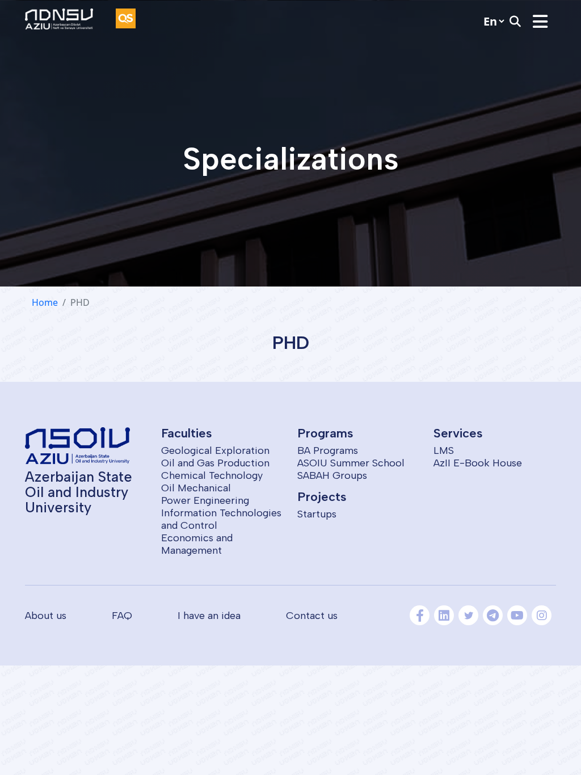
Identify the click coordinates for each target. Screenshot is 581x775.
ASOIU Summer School (351, 463)
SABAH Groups (332, 475)
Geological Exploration (215, 450)
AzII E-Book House (477, 463)
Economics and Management (197, 544)
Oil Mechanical (196, 488)
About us (45, 615)
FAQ (122, 615)
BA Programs (327, 450)
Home (45, 302)
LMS (443, 450)
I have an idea (209, 615)
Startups (316, 514)
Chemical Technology (212, 475)
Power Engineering (205, 500)
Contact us (312, 615)
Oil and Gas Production (215, 463)
